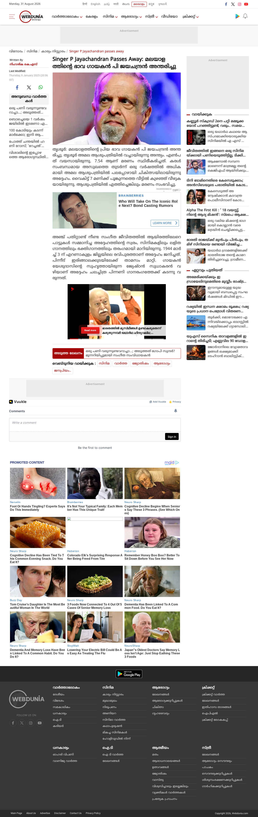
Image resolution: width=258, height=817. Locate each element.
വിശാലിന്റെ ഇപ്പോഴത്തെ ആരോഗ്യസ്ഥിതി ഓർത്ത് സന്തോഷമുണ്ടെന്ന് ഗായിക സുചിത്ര (27, 155)
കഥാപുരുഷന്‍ (112, 726)
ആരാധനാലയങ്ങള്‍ (166, 761)
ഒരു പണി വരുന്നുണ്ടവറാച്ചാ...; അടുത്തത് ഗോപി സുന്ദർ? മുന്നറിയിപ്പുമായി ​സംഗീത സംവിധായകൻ (27, 110)
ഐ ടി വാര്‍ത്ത (113, 755)
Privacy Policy (93, 813)
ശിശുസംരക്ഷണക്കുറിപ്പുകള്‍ (222, 780)
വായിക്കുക (202, 114)
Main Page (16, 813)
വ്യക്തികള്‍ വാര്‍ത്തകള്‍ (168, 793)
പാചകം (207, 767)
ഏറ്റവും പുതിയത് (207, 270)
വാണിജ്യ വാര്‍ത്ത (65, 761)
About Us (31, 813)
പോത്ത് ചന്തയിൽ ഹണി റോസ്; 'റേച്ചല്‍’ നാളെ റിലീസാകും (26, 143)
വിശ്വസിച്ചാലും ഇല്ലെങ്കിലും (170, 786)
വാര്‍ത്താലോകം (65, 17)
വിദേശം (58, 701)
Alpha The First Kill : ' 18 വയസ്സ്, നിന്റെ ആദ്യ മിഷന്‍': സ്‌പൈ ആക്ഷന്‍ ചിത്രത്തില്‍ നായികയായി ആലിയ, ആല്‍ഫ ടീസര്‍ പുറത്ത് (218, 212)
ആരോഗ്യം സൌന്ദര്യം (217, 761)
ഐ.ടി (57, 720)
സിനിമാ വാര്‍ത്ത (114, 720)
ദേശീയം (58, 694)
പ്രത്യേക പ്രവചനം (164, 799)
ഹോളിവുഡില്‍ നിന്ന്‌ (117, 739)
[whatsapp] (40, 87)
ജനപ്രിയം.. (62, 371)
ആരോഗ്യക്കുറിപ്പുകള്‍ (167, 701)
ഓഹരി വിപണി (63, 755)
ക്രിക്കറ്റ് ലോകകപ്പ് (215, 720)
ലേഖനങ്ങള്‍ (160, 694)
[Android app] (129, 674)
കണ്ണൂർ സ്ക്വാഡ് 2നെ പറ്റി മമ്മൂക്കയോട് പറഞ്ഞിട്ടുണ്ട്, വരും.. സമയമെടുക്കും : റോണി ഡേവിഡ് (215, 123)
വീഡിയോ (169, 17)
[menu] (13, 16)
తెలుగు (126, 4)
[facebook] (226, 4)
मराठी (116, 4)
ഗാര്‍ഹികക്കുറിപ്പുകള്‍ (217, 786)
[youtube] (246, 4)
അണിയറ (109, 713)
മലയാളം (139, 4)
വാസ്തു (158, 780)
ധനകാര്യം (60, 713)
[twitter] (233, 4)
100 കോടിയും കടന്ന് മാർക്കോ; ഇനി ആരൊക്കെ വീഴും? (26, 132)
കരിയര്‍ (58, 726)
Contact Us (76, 813)
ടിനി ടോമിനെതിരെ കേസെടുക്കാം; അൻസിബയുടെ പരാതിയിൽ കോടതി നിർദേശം (216, 183)
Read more (90, 330)
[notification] (245, 16)
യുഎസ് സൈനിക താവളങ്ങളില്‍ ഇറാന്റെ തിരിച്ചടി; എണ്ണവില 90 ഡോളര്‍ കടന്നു (217, 338)
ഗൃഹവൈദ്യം (160, 713)
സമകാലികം (61, 707)
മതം (155, 755)
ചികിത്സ (158, 707)
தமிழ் (107, 4)
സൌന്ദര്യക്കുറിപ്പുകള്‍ (217, 774)
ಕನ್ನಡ (151, 4)
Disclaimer (60, 813)
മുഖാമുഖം (110, 701)
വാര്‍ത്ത (120, 364)
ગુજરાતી (162, 4)
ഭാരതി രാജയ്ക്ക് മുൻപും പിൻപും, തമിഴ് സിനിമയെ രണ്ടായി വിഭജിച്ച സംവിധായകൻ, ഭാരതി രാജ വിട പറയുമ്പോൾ (217, 242)
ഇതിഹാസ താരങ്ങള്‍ (216, 707)
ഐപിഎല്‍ (210, 713)
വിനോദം (16, 51)
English (95, 4)
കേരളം (92, 17)
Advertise (45, 813)
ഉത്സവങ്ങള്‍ (160, 767)
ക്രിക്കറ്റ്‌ (189, 17)
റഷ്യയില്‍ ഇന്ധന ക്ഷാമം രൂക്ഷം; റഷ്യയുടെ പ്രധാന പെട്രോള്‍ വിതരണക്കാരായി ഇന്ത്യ (218, 309)
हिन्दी (85, 4)
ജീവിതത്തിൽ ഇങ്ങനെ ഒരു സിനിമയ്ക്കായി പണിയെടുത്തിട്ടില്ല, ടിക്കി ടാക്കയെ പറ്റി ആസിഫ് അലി (215, 153)
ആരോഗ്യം (129, 17)
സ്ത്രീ (149, 17)
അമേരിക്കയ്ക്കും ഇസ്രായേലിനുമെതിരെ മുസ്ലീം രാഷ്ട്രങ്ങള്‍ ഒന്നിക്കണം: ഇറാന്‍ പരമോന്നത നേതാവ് (218, 279)
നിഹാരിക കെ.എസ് (23, 64)
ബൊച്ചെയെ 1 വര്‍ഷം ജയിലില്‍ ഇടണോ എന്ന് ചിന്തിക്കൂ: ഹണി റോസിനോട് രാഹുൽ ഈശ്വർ (27, 121)
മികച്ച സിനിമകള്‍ (115, 732)
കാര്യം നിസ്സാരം (53, 51)
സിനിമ (108, 17)
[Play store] (237, 16)
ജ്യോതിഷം (140, 364)
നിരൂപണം (110, 707)
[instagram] (239, 4)
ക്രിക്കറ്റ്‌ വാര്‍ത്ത (213, 694)
